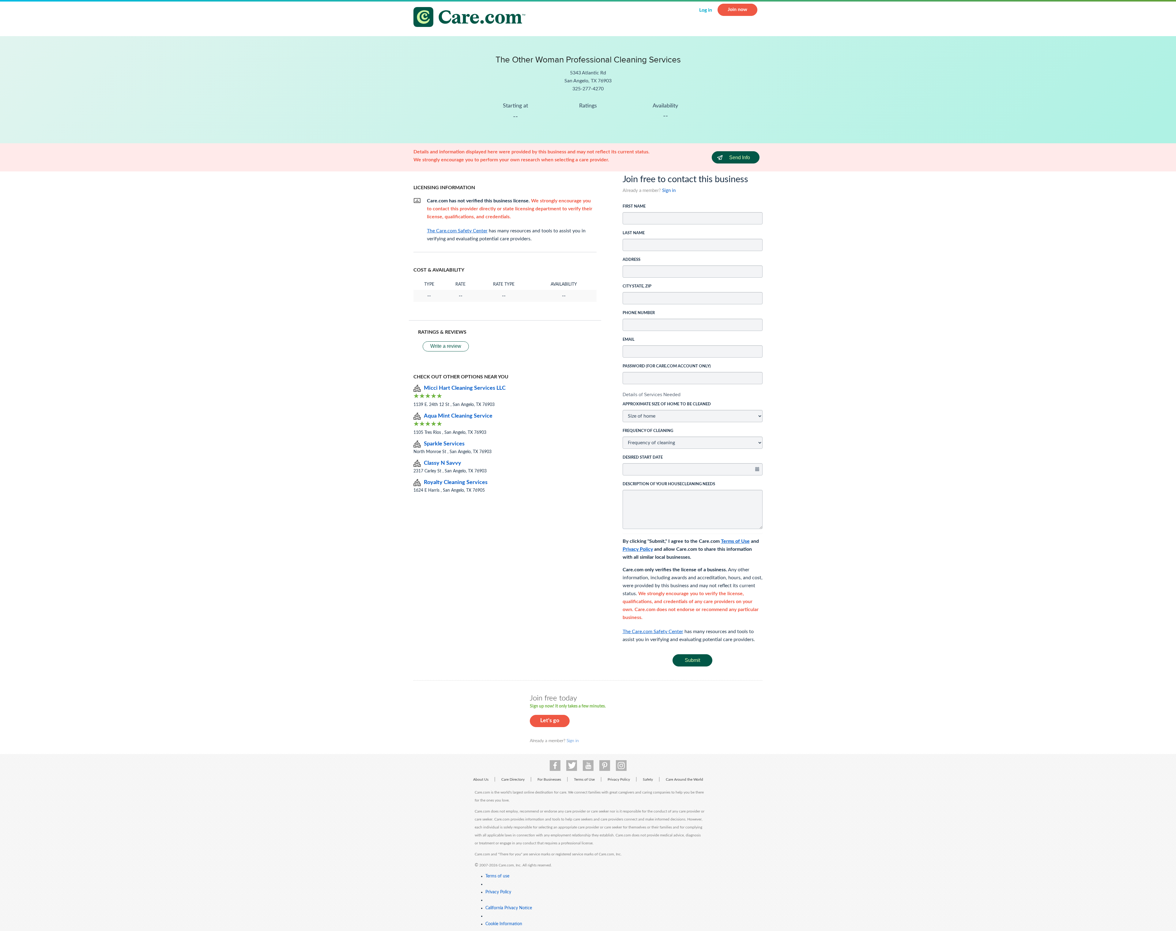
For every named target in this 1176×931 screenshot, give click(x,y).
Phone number (639, 313)
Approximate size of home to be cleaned (667, 404)
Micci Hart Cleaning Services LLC (465, 388)
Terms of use (497, 876)
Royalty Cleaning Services (456, 482)
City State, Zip (637, 286)
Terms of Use (735, 541)
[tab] (693, 394)
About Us (480, 779)
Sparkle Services (444, 444)
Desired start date (643, 458)
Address (631, 260)
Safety (648, 779)
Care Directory (513, 779)
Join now (737, 9)
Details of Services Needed (651, 394)
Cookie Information (503, 924)
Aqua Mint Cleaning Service (458, 416)
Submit (692, 660)
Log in (705, 10)
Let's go (549, 720)
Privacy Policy (638, 549)
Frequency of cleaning (648, 431)
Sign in (669, 190)
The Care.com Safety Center (653, 631)
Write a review (445, 346)
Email (629, 340)
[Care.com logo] (471, 18)
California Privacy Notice (508, 908)
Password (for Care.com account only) (667, 366)
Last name (634, 233)
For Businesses (549, 779)
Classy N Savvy (442, 463)
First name (634, 206)
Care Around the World (684, 779)
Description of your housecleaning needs (669, 484)
